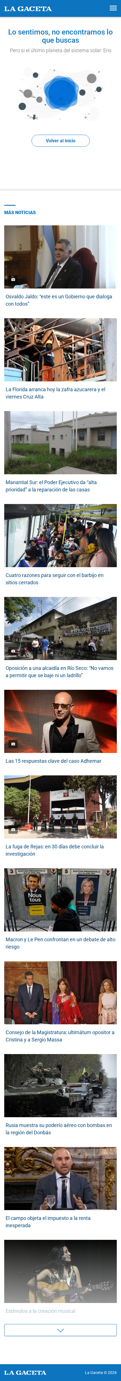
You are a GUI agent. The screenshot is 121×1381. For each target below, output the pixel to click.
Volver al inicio (60, 140)
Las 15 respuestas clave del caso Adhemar (53, 761)
